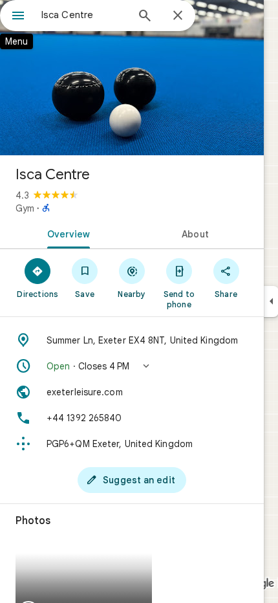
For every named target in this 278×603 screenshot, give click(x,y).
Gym (25, 208)
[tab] (66, 232)
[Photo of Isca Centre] (132, 77)
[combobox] (84, 15)
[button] (132, 366)
